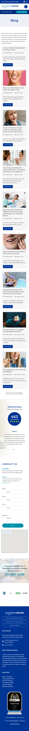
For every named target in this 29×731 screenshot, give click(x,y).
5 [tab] (16, 601)
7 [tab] (19, 601)
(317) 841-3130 (6, 483)
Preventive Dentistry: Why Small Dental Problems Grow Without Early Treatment (13, 292)
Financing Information (8, 678)
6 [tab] (17, 601)
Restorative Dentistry (7, 686)
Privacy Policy (22, 720)
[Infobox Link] (6, 12)
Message (4, 515)
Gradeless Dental (8, 52)
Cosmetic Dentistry (7, 684)
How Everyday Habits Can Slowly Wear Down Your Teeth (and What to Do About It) (14, 170)
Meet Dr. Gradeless (7, 676)
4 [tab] (14, 601)
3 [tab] (13, 601)
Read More (8, 64)
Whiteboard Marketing (14, 720)
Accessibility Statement (14, 724)
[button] (22, 12)
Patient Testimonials (7, 680)
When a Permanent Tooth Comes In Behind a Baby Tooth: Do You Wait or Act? (13, 130)
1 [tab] (10, 601)
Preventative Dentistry (8, 682)
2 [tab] (11, 601)
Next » (20, 393)
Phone (4, 496)
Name (6, 488)
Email (3, 504)
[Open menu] (26, 7)
